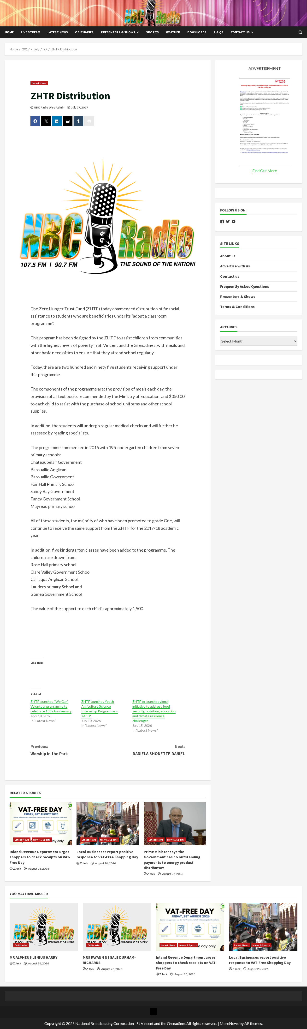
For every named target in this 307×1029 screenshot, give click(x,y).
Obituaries (84, 32)
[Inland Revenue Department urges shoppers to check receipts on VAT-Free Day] (41, 823)
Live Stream (30, 32)
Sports (152, 32)
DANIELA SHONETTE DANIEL (159, 750)
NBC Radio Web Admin (49, 107)
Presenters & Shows (118, 32)
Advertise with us (235, 266)
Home (9, 32)
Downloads (197, 32)
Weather (173, 32)
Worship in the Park (49, 750)
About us (228, 255)
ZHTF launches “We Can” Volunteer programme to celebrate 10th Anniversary (50, 706)
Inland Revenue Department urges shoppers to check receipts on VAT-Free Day (40, 857)
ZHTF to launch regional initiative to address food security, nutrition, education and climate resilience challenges (154, 711)
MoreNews (229, 1023)
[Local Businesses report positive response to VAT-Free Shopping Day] (108, 823)
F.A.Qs (219, 32)
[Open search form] (300, 32)
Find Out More (264, 170)
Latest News (57, 32)
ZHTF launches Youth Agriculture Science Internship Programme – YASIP (99, 708)
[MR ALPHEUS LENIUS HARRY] (44, 927)
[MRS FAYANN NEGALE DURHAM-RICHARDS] (117, 927)
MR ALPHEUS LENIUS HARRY (33, 957)
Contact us (240, 32)
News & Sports (41, 839)
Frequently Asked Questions (244, 286)
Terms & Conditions (237, 306)
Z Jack (17, 868)
